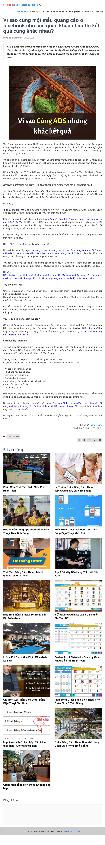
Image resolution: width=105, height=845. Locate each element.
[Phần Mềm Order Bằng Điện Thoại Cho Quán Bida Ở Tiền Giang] (78, 681)
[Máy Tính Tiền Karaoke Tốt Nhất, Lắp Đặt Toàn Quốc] (26, 596)
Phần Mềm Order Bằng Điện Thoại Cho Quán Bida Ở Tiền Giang (77, 701)
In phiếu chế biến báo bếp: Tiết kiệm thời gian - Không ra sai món (24, 743)
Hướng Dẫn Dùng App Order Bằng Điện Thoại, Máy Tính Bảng (26, 531)
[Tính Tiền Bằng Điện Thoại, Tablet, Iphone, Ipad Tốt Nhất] (26, 553)
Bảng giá (35, 11)
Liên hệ (99, 11)
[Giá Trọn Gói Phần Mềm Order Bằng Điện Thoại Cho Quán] (26, 681)
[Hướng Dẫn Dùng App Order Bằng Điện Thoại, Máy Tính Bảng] (26, 510)
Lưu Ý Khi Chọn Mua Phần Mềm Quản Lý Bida (25, 658)
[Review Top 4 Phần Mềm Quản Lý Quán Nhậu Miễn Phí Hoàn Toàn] (78, 638)
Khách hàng (57, 11)
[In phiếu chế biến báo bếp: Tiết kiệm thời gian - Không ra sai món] (26, 723)
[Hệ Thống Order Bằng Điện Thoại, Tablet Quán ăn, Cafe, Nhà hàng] (78, 468)
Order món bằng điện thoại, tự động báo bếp (26, 786)
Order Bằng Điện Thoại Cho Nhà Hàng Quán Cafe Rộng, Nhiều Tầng (77, 743)
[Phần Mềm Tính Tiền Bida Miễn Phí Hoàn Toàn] (26, 468)
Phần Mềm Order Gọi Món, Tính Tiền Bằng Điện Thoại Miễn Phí (76, 531)
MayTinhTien (13, 436)
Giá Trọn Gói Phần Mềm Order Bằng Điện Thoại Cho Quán (24, 701)
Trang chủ (22, 11)
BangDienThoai (21, 5)
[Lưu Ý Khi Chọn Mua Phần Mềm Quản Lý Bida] (26, 638)
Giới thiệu (87, 11)
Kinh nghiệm (73, 11)
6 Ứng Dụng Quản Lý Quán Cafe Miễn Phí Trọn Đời (76, 616)
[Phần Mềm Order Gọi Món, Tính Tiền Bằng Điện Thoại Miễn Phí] (78, 510)
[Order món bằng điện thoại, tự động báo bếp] (26, 766)
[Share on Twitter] (84, 440)
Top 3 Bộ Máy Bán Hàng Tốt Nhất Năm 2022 (77, 573)
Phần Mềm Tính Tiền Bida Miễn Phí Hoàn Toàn (23, 488)
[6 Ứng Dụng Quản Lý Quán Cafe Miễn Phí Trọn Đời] (78, 596)
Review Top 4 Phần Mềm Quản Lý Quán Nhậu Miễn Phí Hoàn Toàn (77, 658)
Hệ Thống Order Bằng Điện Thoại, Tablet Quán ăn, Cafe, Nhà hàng (74, 488)
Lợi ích (45, 11)
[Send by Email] (99, 440)
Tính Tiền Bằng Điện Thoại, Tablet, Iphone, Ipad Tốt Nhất (23, 573)
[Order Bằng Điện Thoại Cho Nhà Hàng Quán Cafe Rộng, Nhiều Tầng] (78, 723)
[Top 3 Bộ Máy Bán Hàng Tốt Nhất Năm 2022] (78, 553)
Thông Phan (95, 424)
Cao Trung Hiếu (73, 831)
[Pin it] (89, 440)
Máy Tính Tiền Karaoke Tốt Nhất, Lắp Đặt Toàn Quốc (24, 616)
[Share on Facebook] (79, 440)
